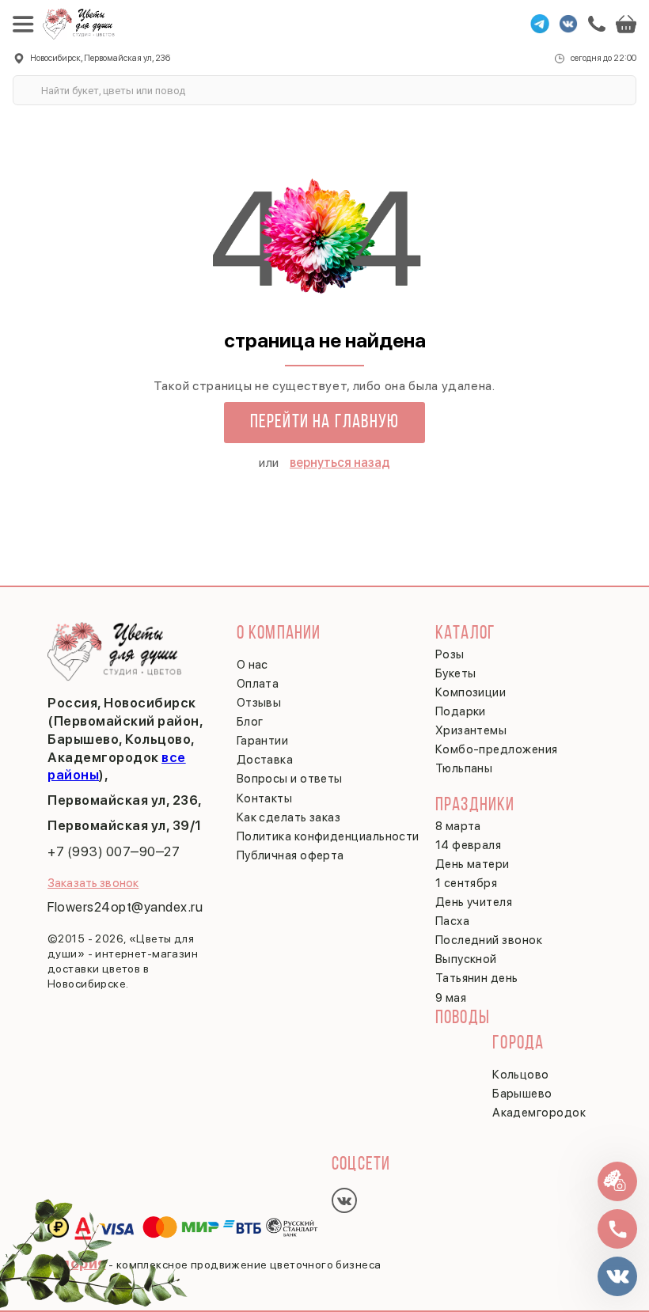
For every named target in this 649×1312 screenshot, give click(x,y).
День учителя (473, 902)
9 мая (450, 998)
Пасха (452, 921)
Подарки (460, 711)
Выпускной (466, 959)
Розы (450, 654)
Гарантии (263, 741)
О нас (252, 665)
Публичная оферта (290, 855)
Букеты (455, 673)
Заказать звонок (93, 883)
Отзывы (259, 703)
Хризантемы (471, 730)
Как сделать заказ (289, 817)
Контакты (265, 798)
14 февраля (468, 845)
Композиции (471, 692)
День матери (472, 864)
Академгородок (539, 1112)
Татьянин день (476, 978)
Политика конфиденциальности (328, 836)
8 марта (458, 826)
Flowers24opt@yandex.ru (125, 907)
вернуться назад (340, 462)
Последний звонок (488, 940)
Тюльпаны (464, 768)
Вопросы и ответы (290, 779)
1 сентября (466, 883)
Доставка (265, 760)
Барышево (522, 1093)
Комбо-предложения (496, 749)
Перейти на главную (325, 422)
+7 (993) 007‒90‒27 (113, 851)
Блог (250, 722)
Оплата (258, 684)
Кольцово (520, 1074)
